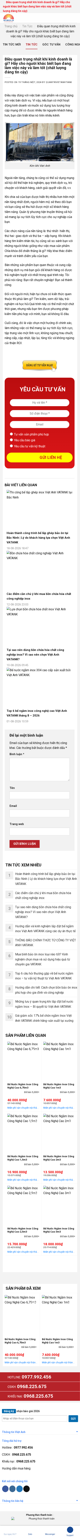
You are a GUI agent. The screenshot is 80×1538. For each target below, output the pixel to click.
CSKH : (16, 1454)
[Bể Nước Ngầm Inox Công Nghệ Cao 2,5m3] (23, 1204)
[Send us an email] (26, 1488)
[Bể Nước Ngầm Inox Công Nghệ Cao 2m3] (59, 1132)
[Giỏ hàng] (67, 18)
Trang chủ (10, 26)
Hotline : (17, 1447)
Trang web (17, 824)
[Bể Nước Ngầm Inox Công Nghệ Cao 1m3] (59, 1060)
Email (13, 806)
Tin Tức (27, 26)
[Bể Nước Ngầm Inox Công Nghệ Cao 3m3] (59, 1204)
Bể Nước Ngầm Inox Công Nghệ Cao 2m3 (58, 1158)
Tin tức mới (12, 44)
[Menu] (74, 18)
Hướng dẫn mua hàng (16, 1468)
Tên (12, 788)
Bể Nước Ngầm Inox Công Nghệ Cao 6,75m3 (22, 1086)
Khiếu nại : (18, 1461)
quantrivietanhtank (59, 82)
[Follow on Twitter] (19, 1488)
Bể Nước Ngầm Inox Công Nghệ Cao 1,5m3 (22, 1158)
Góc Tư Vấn (51, 44)
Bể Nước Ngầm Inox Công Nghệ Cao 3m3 (58, 1230)
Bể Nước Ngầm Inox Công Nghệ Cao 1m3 (58, 1086)
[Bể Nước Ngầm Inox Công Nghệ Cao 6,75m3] (23, 1060)
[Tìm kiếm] (59, 18)
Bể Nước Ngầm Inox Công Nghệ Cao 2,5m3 (22, 1230)
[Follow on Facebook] (5, 1488)
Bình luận (17, 754)
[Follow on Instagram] (12, 1488)
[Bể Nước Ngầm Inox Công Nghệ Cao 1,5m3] (23, 1132)
